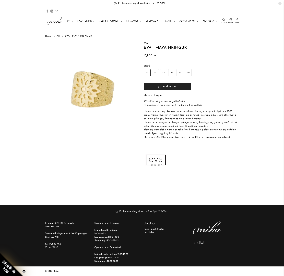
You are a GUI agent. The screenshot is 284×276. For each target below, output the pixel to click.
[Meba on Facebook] (47, 11)
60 (188, 72)
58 (180, 72)
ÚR (68, 21)
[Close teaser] (24, 271)
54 (163, 72)
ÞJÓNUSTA (208, 21)
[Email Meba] (56, 11)
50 (147, 72)
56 (172, 72)
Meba (55, 271)
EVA (146, 43)
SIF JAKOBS (132, 21)
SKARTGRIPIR (84, 21)
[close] (280, 3)
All (58, 36)
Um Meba (149, 232)
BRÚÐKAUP (152, 21)
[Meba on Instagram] (51, 11)
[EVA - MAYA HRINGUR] (92, 89)
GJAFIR (168, 21)
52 (155, 72)
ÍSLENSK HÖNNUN (109, 21)
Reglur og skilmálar (154, 229)
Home (48, 36)
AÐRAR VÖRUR (187, 21)
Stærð (147, 66)
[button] (11, 264)
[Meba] (55, 21)
